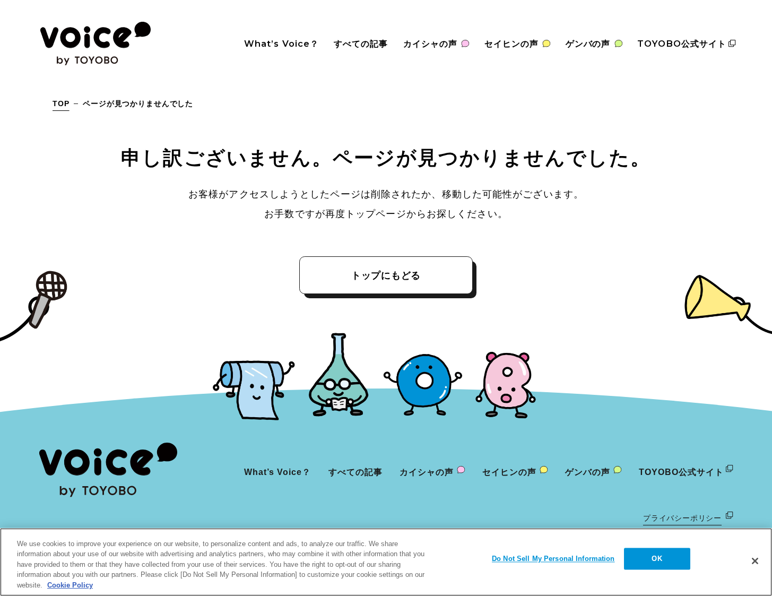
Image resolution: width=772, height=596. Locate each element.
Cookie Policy (70, 585)
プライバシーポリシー (682, 518)
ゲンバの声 (588, 43)
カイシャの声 (430, 43)
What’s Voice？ (281, 43)
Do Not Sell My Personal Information (553, 559)
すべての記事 (361, 43)
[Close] (755, 561)
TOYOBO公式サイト (681, 43)
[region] (386, 562)
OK (657, 559)
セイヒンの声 (511, 43)
